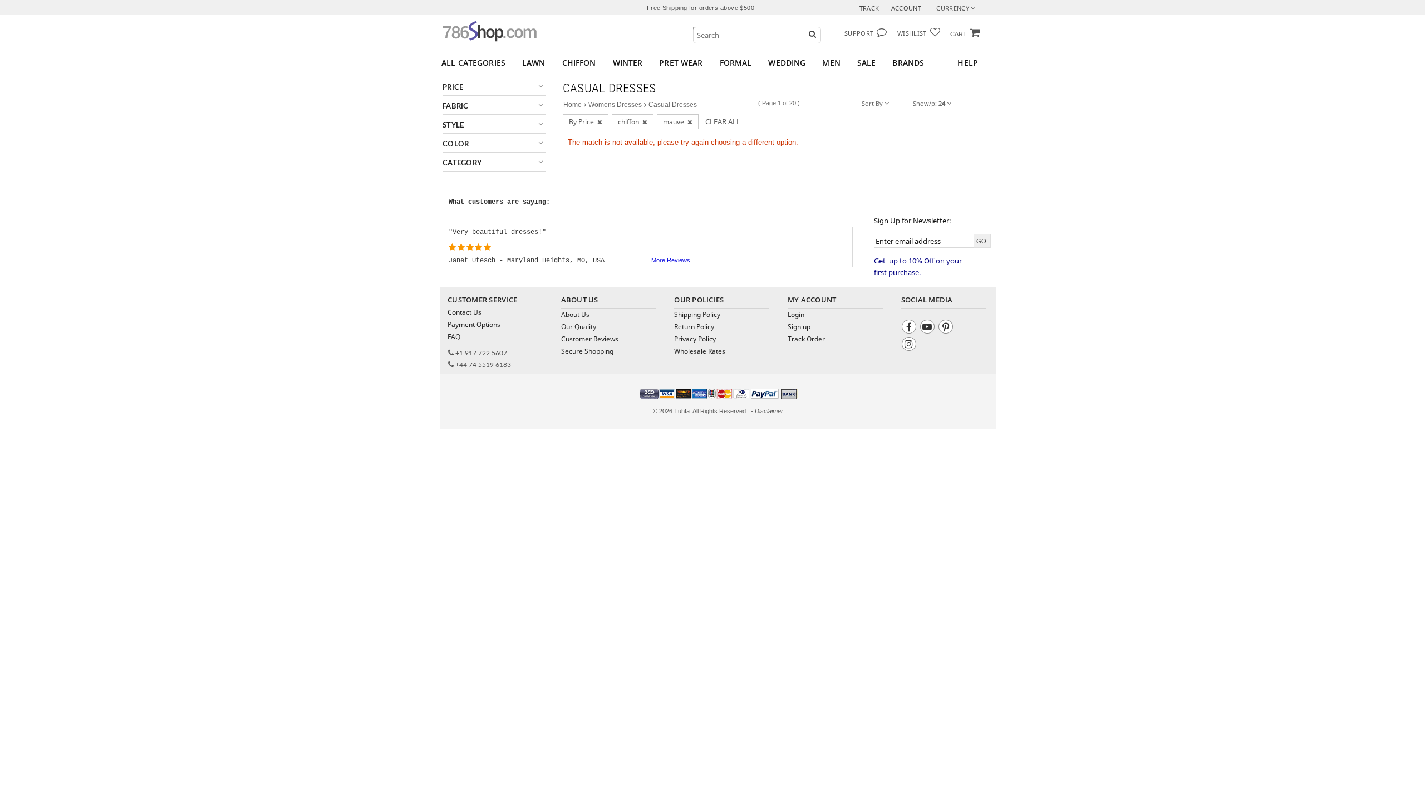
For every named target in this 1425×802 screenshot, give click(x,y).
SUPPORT (858, 33)
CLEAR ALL (721, 121)
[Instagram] (910, 345)
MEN (831, 62)
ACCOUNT (906, 8)
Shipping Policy (697, 314)
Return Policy (694, 326)
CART (958, 34)
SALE (866, 62)
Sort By (873, 103)
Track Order (806, 339)
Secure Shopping (587, 351)
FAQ (454, 336)
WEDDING (786, 62)
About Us (575, 314)
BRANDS (908, 62)
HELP (967, 62)
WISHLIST (912, 33)
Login (796, 314)
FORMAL (736, 62)
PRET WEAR (680, 62)
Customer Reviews (589, 339)
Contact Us (464, 312)
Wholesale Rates (699, 351)
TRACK (869, 8)
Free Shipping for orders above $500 (700, 7)
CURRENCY (953, 8)
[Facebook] (910, 328)
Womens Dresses (615, 105)
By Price (583, 121)
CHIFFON (579, 62)
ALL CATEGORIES (473, 62)
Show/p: (929, 103)
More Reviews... (673, 260)
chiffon (630, 121)
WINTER (628, 62)
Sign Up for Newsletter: (912, 221)
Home (572, 105)
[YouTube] (929, 328)
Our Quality (578, 326)
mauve (675, 121)
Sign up (799, 326)
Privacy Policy (695, 339)
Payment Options (474, 324)
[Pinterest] (947, 328)
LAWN (534, 62)
